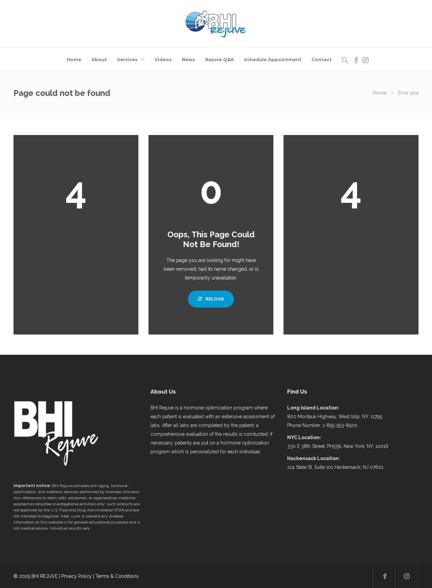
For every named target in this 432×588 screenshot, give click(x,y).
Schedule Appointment (272, 59)
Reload (214, 298)
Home (74, 59)
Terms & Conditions (117, 576)
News (188, 59)
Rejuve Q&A (219, 59)
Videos (163, 59)
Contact (322, 59)
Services (127, 59)
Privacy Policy (76, 576)
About (99, 59)
